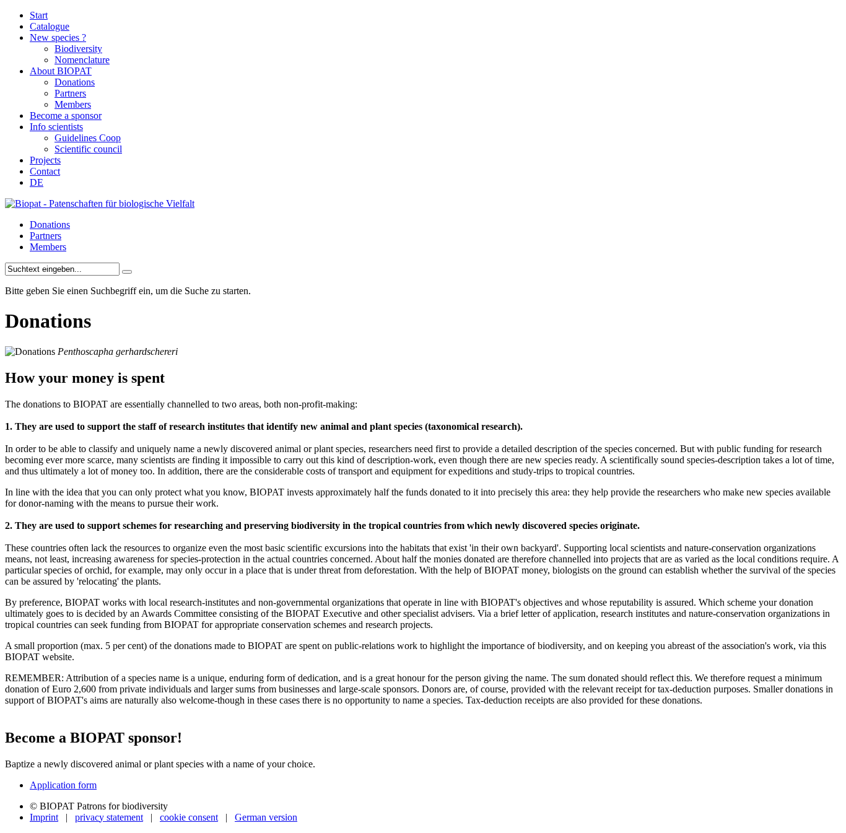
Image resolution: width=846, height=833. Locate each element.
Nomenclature (82, 60)
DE (36, 182)
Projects (45, 160)
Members (73, 104)
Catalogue (49, 26)
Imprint (44, 817)
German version (266, 817)
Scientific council (88, 149)
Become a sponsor (66, 115)
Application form (63, 785)
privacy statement (109, 817)
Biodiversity (78, 48)
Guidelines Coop (88, 138)
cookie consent (189, 817)
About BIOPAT (61, 71)
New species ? (58, 37)
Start (39, 15)
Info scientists (56, 126)
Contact (45, 171)
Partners (70, 93)
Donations (75, 82)
